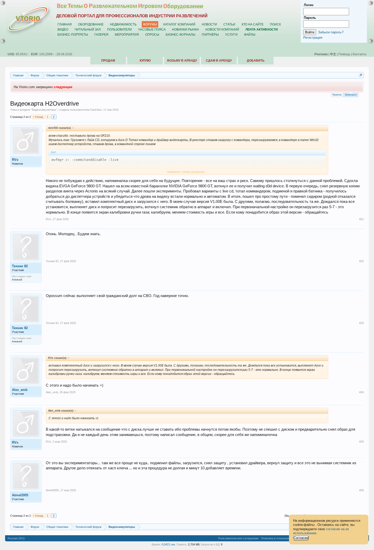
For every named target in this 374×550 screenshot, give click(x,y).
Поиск (275, 24)
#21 (361, 219)
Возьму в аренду (182, 60)
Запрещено (351, 94)
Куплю (145, 60)
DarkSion (96, 109)
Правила (336, 94)
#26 (361, 490)
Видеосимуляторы (44, 109)
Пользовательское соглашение (238, 538)
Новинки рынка (185, 29)
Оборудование (91, 24)
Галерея (101, 34)
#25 (361, 441)
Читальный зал (88, 29)
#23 (361, 323)
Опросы (152, 34)
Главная (64, 24)
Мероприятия (127, 34)
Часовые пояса (152, 29)
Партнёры (210, 34)
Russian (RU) (16, 538)
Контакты (359, 54)
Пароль (310, 18)
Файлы (249, 34)
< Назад (38, 116)
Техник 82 (20, 266)
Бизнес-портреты (72, 34)
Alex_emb (19, 390)
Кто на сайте (253, 24)
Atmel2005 (20, 495)
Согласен (301, 538)
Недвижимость (123, 24)
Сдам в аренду (219, 60)
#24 (361, 392)
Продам (108, 60)
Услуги (231, 34)
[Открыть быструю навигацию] (360, 75)
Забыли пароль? (330, 32)
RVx (15, 160)
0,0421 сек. (169, 544)
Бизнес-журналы (180, 34)
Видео (62, 29)
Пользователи (119, 29)
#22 (361, 261)
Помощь (344, 54)
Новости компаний (222, 29)
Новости (209, 24)
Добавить (256, 60)
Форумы (150, 24)
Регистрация (312, 37)
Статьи (229, 24)
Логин (308, 5)
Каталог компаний (179, 24)
